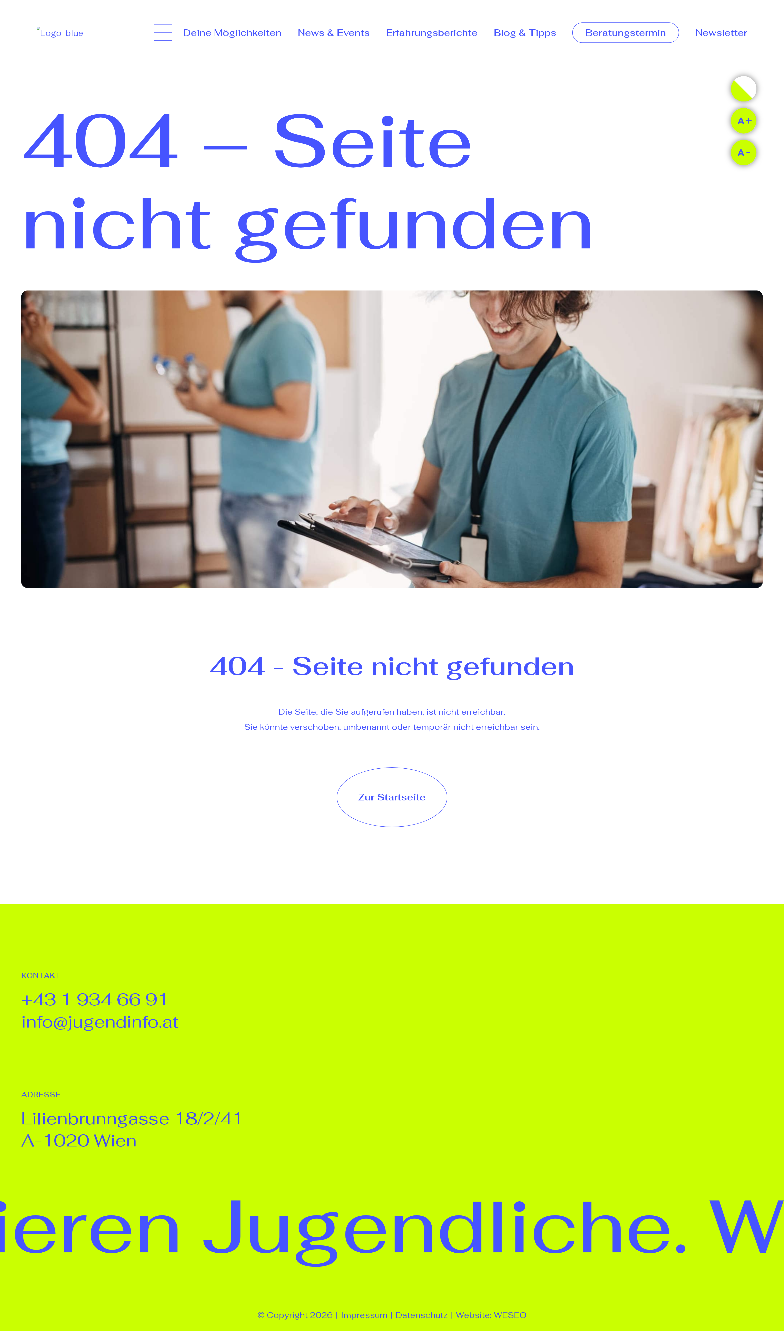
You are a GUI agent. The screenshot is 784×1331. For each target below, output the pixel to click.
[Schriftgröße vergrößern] (743, 121)
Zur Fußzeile (28, 53)
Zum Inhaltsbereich (43, 38)
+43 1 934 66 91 (95, 999)
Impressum (364, 1315)
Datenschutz (422, 1315)
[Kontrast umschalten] (743, 89)
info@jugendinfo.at (99, 1021)
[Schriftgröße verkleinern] (743, 152)
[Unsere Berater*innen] (668, 1024)
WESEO (510, 1315)
